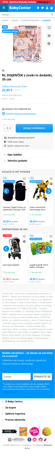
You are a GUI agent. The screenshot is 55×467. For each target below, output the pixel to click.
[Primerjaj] (49, 35)
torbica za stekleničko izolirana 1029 (14, 208)
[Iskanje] (52, 14)
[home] (21, 8)
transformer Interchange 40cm (38, 208)
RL (3, 70)
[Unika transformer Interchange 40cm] (41, 191)
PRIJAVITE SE (42, 376)
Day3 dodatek (11, 265)
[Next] (49, 191)
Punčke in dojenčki (30, 20)
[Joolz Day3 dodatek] (15, 248)
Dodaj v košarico (34, 128)
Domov (5, 20)
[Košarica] (51, 8)
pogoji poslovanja (10, 391)
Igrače (15, 20)
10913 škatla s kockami (39, 266)
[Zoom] (48, 43)
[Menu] (4, 8)
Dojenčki (47, 20)
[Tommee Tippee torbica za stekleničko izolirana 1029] (15, 191)
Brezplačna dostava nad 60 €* (21, 137)
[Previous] (6, 191)
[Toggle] (4, 155)
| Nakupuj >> (43, 1)
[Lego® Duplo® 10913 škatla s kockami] (41, 248)
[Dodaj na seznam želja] (49, 27)
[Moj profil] (47, 8)
